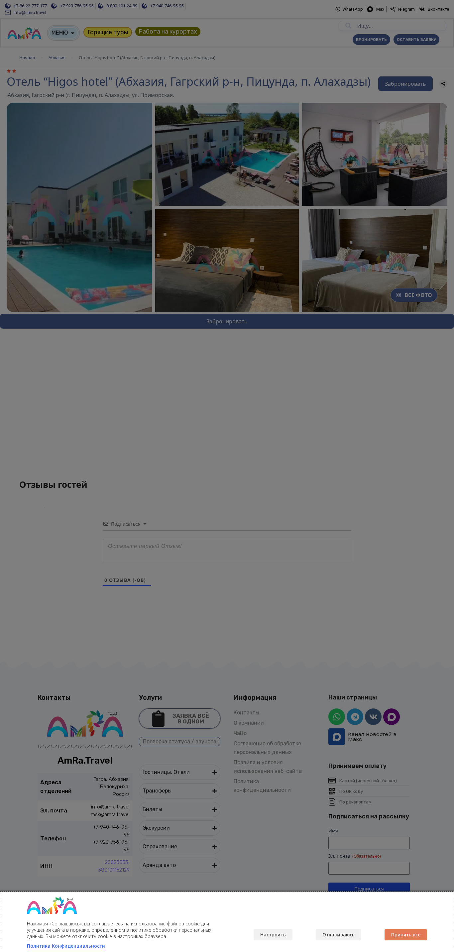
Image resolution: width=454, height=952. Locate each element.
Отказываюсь (338, 934)
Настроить (273, 934)
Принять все (405, 934)
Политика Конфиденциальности (66, 946)
